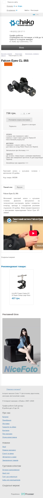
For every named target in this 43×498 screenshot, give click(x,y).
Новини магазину (9, 450)
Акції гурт (6, 473)
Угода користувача (9, 437)
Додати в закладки (29, 124)
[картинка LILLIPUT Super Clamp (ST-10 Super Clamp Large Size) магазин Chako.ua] (21, 281)
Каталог (5, 417)
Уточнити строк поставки (19, 120)
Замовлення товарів (10, 460)
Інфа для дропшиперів (11, 480)
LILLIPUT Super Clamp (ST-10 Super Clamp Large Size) (21, 294)
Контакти (5, 430)
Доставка (5, 424)
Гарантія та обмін (9, 427)
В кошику (10, 6)
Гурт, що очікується (9, 477)
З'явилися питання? (13, 389)
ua (34, 14)
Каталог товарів (6, 54)
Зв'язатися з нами (9, 457)
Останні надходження (10, 470)
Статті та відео (8, 453)
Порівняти (12, 126)
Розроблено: (15, 494)
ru (37, 14)
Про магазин (7, 434)
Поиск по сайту (13, 2)
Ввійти (27, 10)
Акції (4, 447)
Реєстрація (34, 10)
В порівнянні (11, 10)
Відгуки (19, 187)
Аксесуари (18, 54)
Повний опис (8, 187)
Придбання (6, 420)
